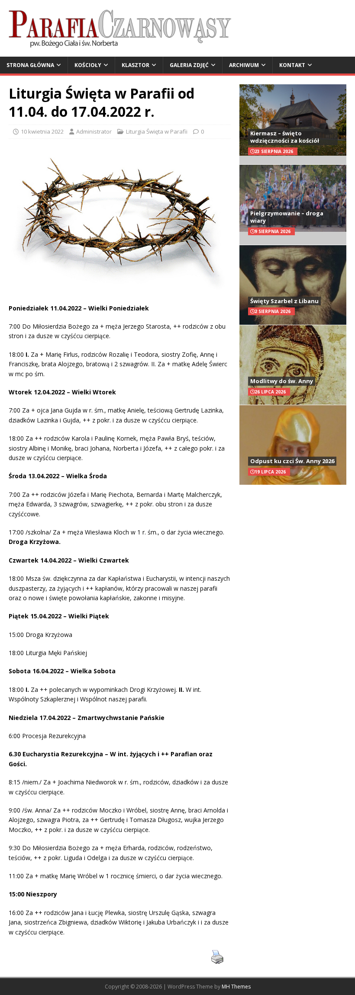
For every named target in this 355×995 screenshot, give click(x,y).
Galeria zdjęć (189, 65)
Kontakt (292, 65)
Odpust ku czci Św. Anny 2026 (292, 461)
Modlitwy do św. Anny (281, 381)
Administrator (94, 131)
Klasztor (135, 65)
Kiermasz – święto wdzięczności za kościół (284, 136)
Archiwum (244, 65)
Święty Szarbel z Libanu (284, 301)
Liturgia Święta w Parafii (156, 131)
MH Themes (236, 986)
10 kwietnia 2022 (42, 131)
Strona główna (30, 65)
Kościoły (87, 65)
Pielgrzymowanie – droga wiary (286, 216)
